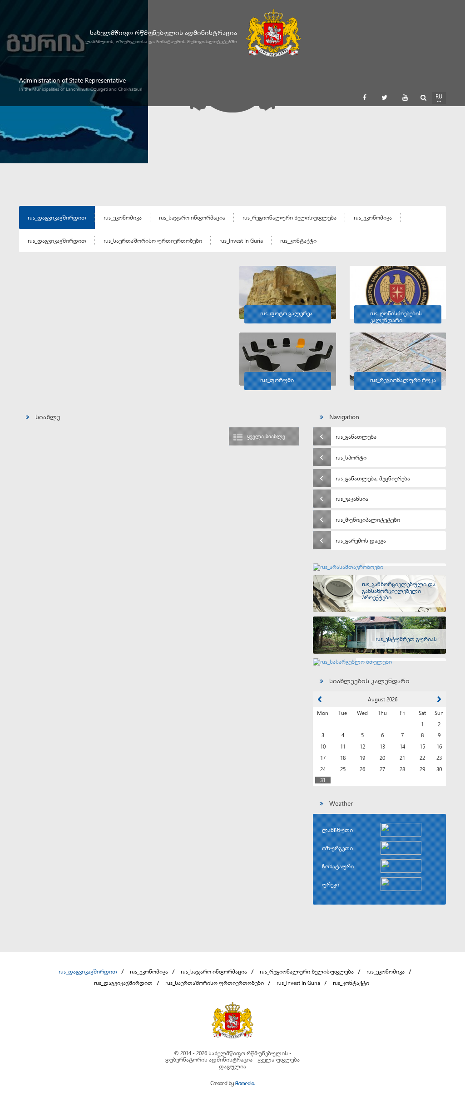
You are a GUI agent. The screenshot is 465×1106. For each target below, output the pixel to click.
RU (438, 96)
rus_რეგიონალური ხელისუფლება (289, 217)
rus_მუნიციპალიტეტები (368, 519)
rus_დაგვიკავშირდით (57, 217)
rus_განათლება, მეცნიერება (373, 478)
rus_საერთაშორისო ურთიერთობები (153, 240)
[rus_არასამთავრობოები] (379, 567)
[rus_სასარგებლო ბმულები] (379, 662)
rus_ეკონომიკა (123, 217)
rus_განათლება (356, 436)
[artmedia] (232, 1084)
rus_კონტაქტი (298, 240)
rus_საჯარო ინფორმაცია (192, 217)
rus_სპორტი (351, 457)
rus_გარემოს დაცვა (361, 540)
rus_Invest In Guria (241, 240)
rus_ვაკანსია (352, 498)
